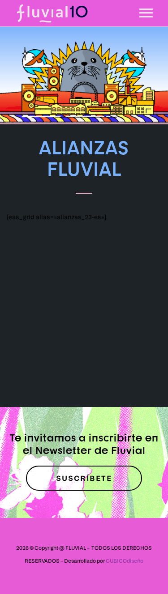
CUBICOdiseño (124, 560)
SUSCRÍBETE (84, 478)
